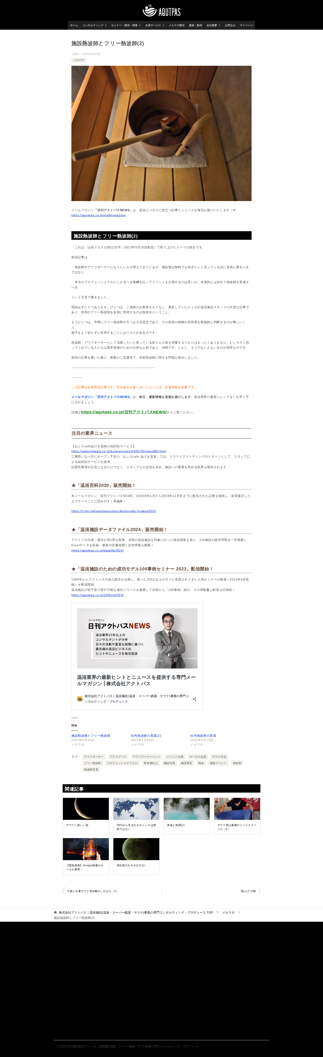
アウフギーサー (94, 756)
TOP (136, 912)
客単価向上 (151, 763)
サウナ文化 (219, 756)
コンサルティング (92, 25)
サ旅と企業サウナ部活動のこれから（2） (93, 891)
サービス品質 (197, 756)
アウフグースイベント (147, 756)
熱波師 (237, 763)
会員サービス (153, 25)
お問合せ (230, 25)
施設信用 (169, 763)
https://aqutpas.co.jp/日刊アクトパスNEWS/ (124, 412)
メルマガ (78, 60)
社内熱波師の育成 (203, 735)
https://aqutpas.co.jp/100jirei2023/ (97, 595)
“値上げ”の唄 (248, 891)
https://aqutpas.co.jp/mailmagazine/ (98, 215)
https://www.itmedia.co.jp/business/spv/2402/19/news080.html (118, 451)
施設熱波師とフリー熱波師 (90, 735)
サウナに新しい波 (77, 825)
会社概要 (212, 25)
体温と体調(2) (176, 825)
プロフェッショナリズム (122, 763)
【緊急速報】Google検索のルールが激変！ (85, 867)
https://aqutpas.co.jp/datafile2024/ (97, 550)
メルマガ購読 (177, 25)
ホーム (74, 25)
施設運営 (186, 763)
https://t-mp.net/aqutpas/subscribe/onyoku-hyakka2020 (113, 511)
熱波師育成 (91, 769)
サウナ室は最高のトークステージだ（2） (237, 827)
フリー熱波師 (92, 763)
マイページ (246, 25)
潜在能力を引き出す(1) (131, 865)
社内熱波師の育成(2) (146, 735)
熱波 (201, 763)
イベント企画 (175, 756)
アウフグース (118, 756)
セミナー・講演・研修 (124, 25)
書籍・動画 (195, 25)
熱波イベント (218, 763)
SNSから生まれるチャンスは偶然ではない (136, 827)
